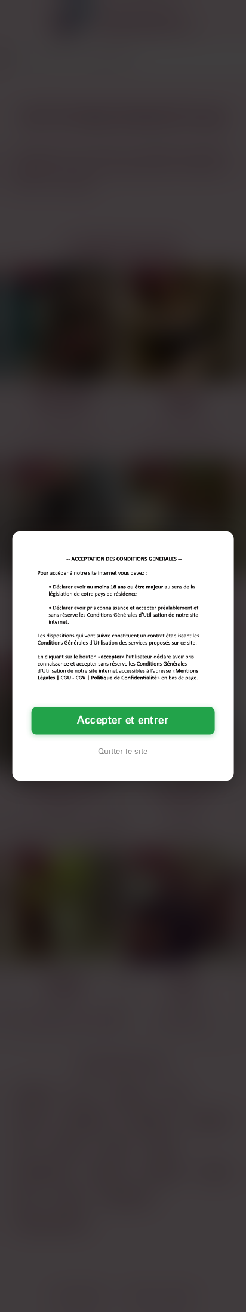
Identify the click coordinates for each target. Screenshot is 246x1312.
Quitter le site (122, 752)
